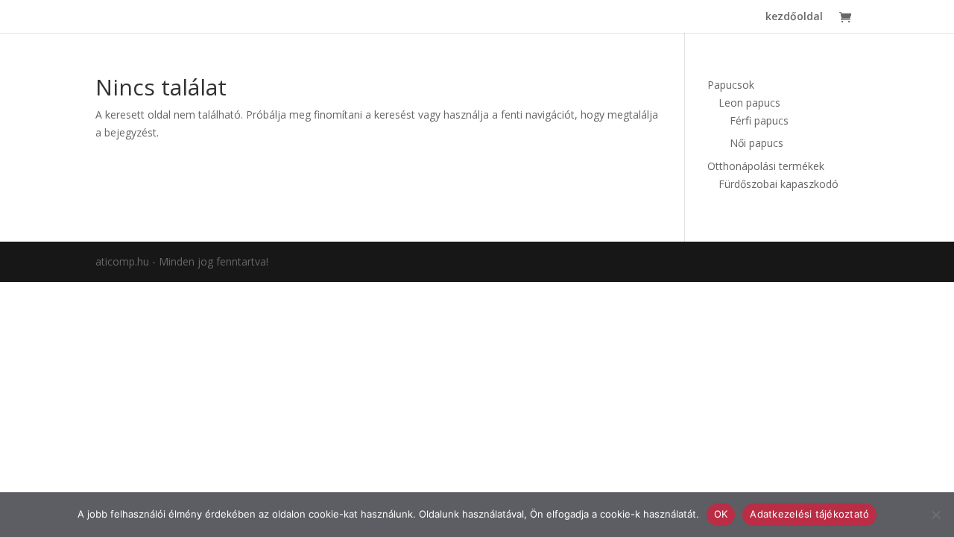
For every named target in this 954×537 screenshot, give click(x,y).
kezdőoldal (794, 17)
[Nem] (935, 514)
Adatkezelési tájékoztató (809, 514)
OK (721, 514)
